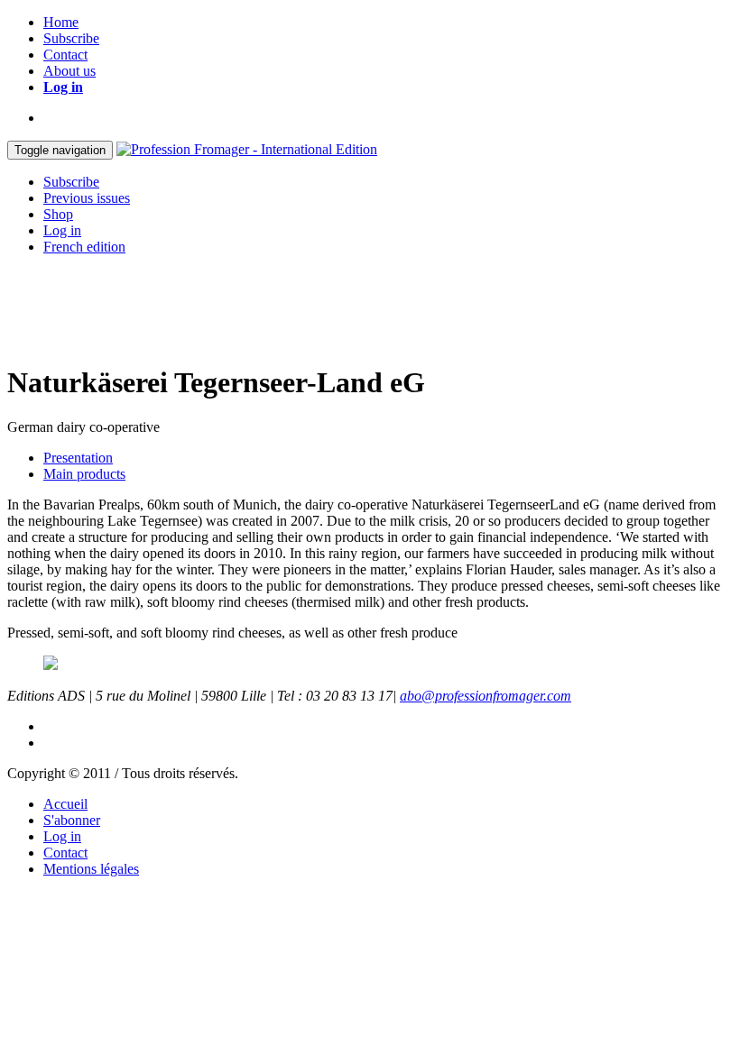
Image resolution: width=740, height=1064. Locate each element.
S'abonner (71, 820)
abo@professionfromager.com (485, 695)
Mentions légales (91, 868)
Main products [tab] (84, 474)
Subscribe (71, 38)
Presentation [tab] (78, 457)
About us (69, 70)
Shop (58, 214)
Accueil (65, 804)
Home (61, 22)
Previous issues (86, 198)
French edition (84, 246)
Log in (63, 87)
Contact (65, 54)
